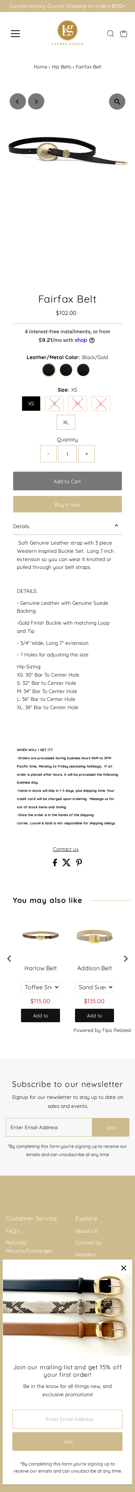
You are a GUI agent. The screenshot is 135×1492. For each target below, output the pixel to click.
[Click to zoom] (117, 101)
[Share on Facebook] (55, 864)
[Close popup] (123, 1268)
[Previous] (17, 101)
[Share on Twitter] (67, 864)
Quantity (67, 439)
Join (111, 1127)
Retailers (85, 1254)
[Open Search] (110, 33)
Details (21, 526)
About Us (86, 1231)
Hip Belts (61, 67)
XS (31, 403)
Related (122, 1030)
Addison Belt (94, 968)
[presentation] (9, 958)
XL (66, 422)
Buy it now (67, 504)
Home (40, 67)
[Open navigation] (20, 33)
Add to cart (40, 1017)
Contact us (65, 849)
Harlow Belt (40, 968)
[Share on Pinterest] (79, 864)
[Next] (36, 101)
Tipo (107, 1030)
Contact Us (88, 1242)
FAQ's (13, 1231)
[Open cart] (124, 33)
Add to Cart (67, 481)
